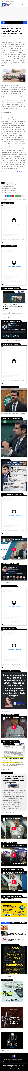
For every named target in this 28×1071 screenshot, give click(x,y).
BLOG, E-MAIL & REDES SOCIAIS (8, 898)
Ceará (9, 26)
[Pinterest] (12, 196)
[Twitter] (9, 196)
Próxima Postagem (21, 199)
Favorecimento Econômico (7, 186)
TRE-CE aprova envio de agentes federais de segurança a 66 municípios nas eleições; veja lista (17, 933)
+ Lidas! (6, 922)
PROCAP (14, 192)
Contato (12, 1)
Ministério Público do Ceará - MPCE (9, 190)
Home (7, 1068)
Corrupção (11, 182)
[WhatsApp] (16, 196)
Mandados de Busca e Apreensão (9, 188)
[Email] (19, 196)
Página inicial (4, 26)
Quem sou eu (5, 1)
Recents (14, 922)
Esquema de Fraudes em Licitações (9, 184)
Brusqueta (11, 926)
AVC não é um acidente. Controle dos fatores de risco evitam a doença (16, 939)
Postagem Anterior (6, 199)
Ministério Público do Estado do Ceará (13, 172)
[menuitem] (3, 22)
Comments (22, 922)
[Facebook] (6, 196)
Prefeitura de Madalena (7, 192)
